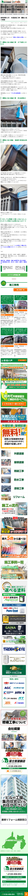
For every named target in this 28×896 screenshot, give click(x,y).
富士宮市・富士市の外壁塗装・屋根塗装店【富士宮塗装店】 (10, 891)
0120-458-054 (15, 766)
